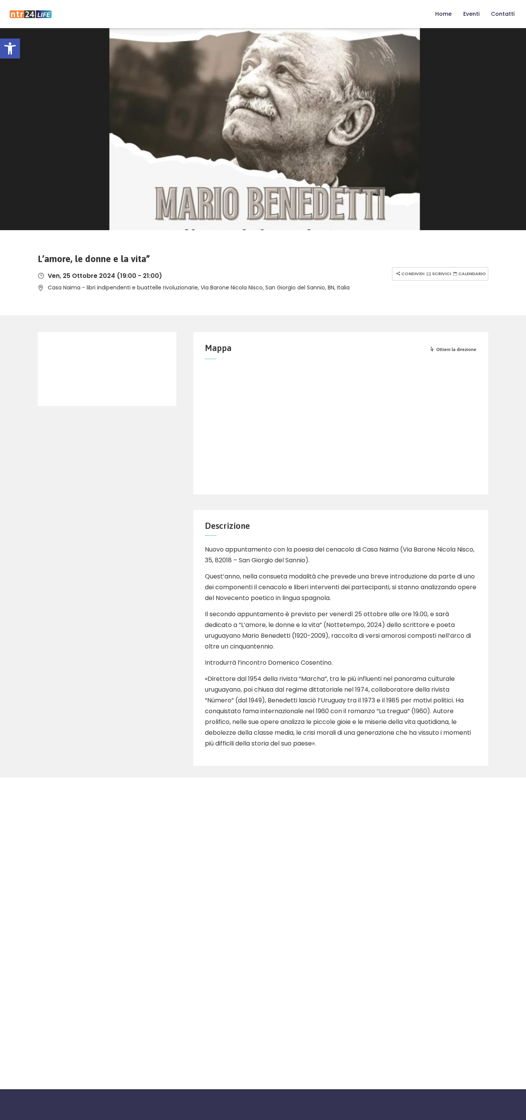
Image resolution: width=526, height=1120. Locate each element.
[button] (10, 48)
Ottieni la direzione (456, 349)
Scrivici (441, 274)
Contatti (502, 14)
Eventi (471, 14)
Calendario (471, 274)
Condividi (412, 274)
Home (443, 14)
